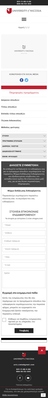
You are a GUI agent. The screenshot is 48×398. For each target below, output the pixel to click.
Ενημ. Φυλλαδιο (9, 156)
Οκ (43, 395)
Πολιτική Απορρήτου (24, 385)
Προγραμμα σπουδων (12, 141)
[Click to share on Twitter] (26, 80)
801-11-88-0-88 (24, 1)
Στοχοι (5, 136)
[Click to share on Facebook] (21, 80)
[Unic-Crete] (24, 11)
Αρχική (21, 28)
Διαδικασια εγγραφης (11, 151)
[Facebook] (20, 378)
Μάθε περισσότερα (10, 395)
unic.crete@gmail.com (24, 365)
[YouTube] (28, 378)
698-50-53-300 (24, 4)
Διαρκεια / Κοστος (10, 146)
